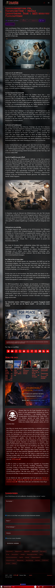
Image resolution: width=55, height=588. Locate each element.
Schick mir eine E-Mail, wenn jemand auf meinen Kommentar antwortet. (23, 515)
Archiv (30, 575)
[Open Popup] (43, 587)
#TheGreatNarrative (10, 560)
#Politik (21, 557)
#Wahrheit (37, 560)
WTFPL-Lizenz (15, 459)
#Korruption (43, 551)
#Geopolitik (27, 551)
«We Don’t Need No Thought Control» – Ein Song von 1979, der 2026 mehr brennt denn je (8, 374)
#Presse (27, 557)
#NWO (41, 554)
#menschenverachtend (32, 554)
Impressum (49, 575)
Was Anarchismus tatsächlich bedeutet (26, 371)
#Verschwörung (29, 560)
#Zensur (14, 563)
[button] (10, 24)
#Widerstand (45, 560)
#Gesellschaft (35, 551)
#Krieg (7, 554)
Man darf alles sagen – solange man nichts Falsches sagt (17, 372)
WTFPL (15, 575)
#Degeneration (18, 551)
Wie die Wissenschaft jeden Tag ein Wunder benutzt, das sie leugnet (35, 373)
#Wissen (8, 563)
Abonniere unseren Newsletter (14, 538)
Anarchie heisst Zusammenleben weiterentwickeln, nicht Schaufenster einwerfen (44, 373)
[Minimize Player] (53, 587)
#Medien (23, 554)
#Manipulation (15, 554)
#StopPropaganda (36, 557)
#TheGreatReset (20, 560)
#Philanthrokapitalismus (11, 557)
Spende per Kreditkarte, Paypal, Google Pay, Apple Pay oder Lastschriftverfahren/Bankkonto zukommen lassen (27, 480)
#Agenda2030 (9, 551)
